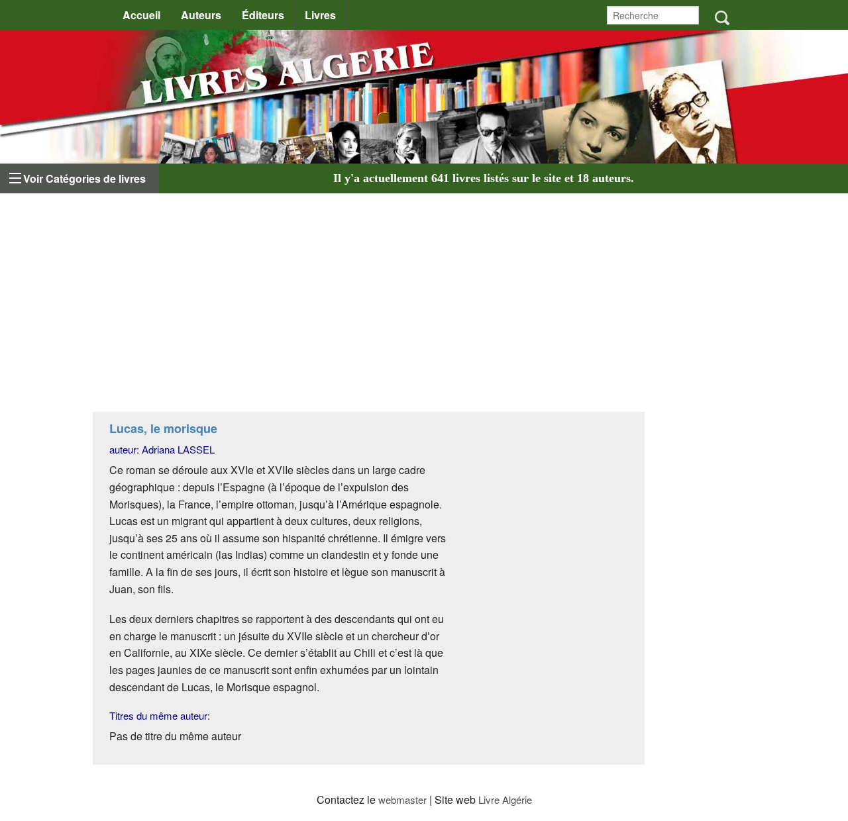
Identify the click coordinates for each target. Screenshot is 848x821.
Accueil (141, 15)
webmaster (402, 799)
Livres (320, 15)
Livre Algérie (505, 799)
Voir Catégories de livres (84, 178)
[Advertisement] (369, 306)
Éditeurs (263, 15)
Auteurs (201, 15)
